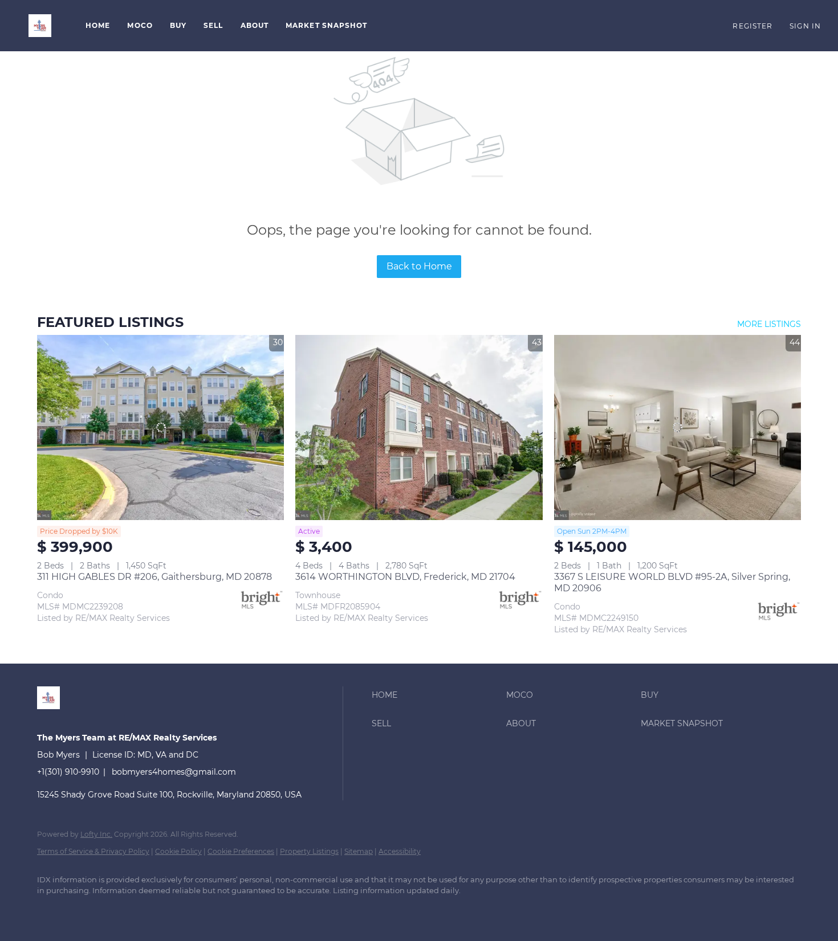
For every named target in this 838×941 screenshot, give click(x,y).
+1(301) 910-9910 (68, 772)
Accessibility (400, 851)
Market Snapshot (327, 25)
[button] (40, 25)
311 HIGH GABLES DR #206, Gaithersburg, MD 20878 (154, 576)
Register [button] (752, 26)
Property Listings (309, 851)
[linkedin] (50, 910)
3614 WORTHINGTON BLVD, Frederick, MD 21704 (405, 576)
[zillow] (83, 910)
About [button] (255, 25)
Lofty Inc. (96, 834)
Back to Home (419, 266)
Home (98, 25)
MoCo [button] (139, 25)
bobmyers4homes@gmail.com (174, 772)
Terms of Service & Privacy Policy (93, 851)
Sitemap (358, 851)
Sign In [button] (805, 26)
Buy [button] (178, 25)
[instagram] (117, 910)
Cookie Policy (178, 851)
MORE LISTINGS (769, 324)
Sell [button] (213, 25)
